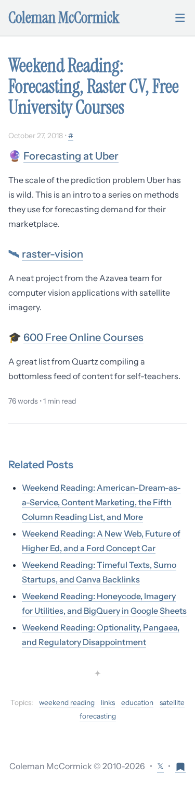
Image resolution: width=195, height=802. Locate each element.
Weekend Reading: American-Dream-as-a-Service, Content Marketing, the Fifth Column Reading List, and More (101, 502)
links (108, 702)
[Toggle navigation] (180, 18)
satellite (172, 702)
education (137, 702)
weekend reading (67, 702)
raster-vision (52, 254)
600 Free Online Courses (83, 337)
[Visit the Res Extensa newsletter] (180, 766)
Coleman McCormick (64, 17)
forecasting (98, 716)
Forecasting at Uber (71, 156)
